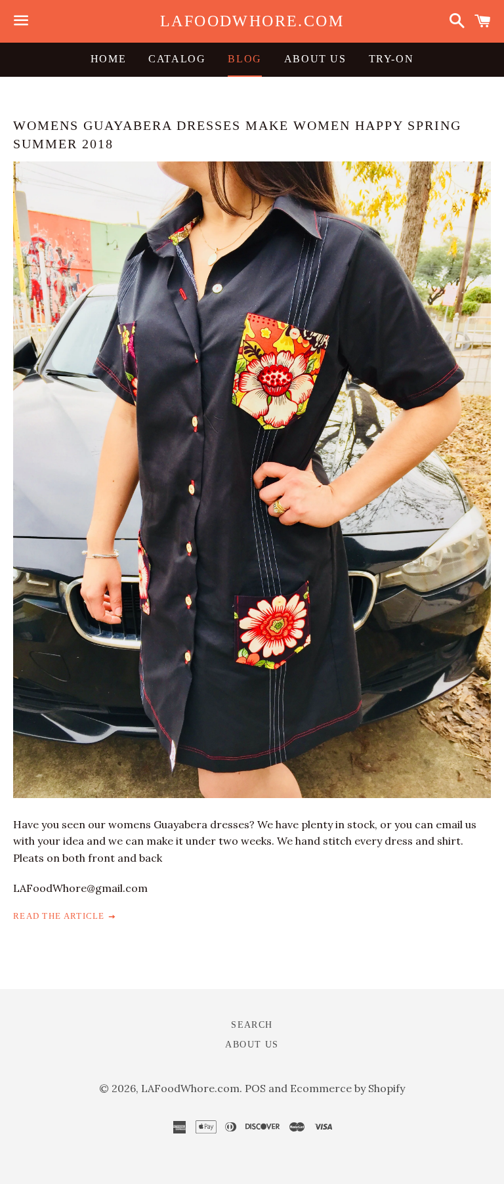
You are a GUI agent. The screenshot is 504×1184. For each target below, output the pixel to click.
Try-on (391, 58)
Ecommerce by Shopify (347, 1088)
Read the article (60, 916)
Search (251, 1025)
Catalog (176, 58)
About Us (315, 58)
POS (255, 1088)
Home (108, 58)
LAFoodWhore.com (252, 21)
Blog (244, 58)
